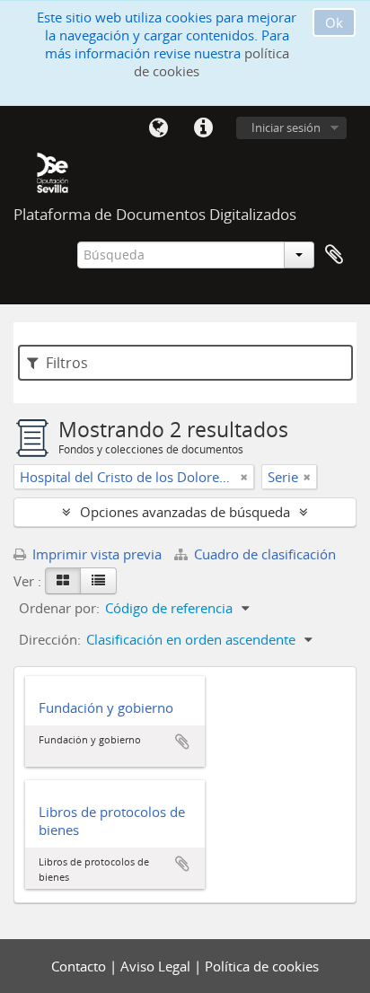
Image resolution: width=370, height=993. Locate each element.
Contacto (80, 966)
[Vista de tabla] (98, 580)
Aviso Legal (157, 966)
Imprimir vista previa (95, 554)
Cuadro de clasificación (263, 554)
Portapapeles (334, 255)
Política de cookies (262, 966)
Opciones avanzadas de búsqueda (185, 512)
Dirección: (50, 639)
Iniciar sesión (286, 127)
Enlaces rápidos (203, 128)
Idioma (158, 128)
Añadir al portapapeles (182, 742)
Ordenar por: (59, 608)
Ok (334, 22)
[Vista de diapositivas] (63, 580)
